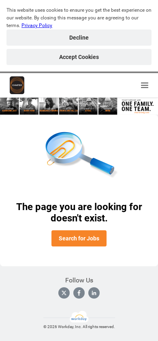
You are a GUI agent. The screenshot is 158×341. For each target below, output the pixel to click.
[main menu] (144, 85)
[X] (64, 293)
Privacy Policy (36, 25)
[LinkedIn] (94, 293)
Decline (79, 37)
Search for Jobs (79, 238)
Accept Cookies (79, 57)
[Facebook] (79, 293)
